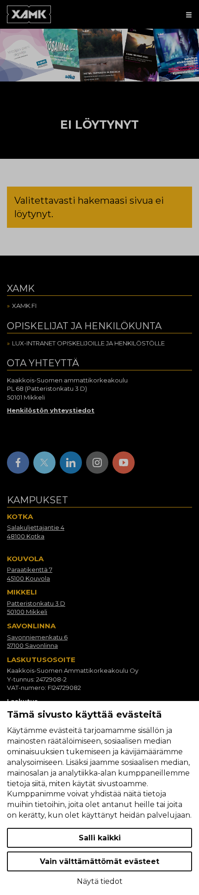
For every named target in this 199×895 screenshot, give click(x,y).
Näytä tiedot (100, 881)
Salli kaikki (100, 837)
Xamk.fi (24, 305)
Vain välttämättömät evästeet (99, 861)
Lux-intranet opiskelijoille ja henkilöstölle (88, 343)
